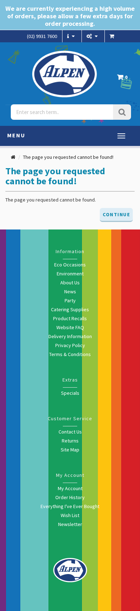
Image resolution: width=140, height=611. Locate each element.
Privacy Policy (70, 345)
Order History (70, 497)
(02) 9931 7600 (42, 36)
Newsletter (70, 524)
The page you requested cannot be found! (68, 157)
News (70, 291)
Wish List (70, 515)
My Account (70, 488)
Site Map (70, 449)
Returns (70, 440)
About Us (70, 282)
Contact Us (70, 431)
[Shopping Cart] (113, 36)
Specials (70, 393)
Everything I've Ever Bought (70, 506)
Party (70, 300)
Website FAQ (70, 327)
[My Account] (93, 36)
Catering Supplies (70, 309)
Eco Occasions (70, 264)
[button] (124, 79)
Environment (70, 273)
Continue (116, 214)
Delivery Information (70, 336)
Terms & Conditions (70, 354)
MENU (16, 135)
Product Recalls (70, 318)
